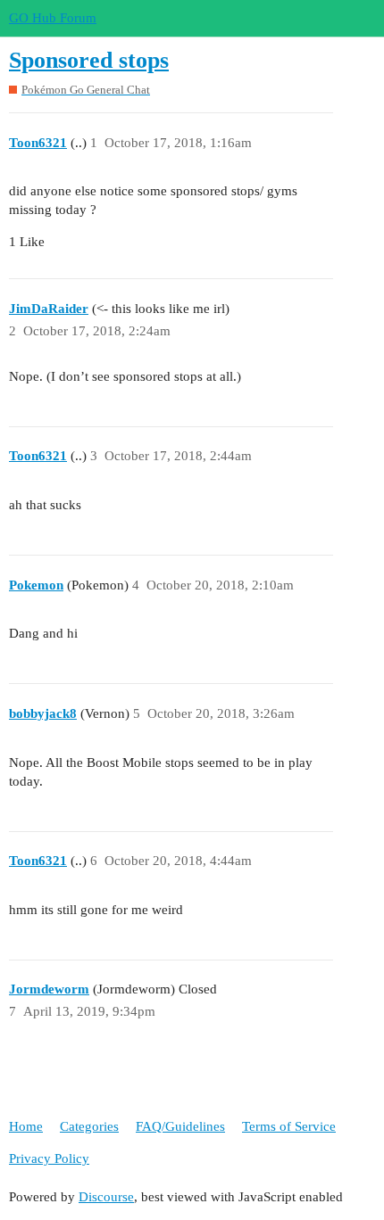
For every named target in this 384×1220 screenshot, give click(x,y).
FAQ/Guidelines (180, 1126)
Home (26, 1126)
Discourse (106, 1197)
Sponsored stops (89, 60)
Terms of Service (289, 1126)
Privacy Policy (49, 1158)
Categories (89, 1126)
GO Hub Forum (52, 18)
